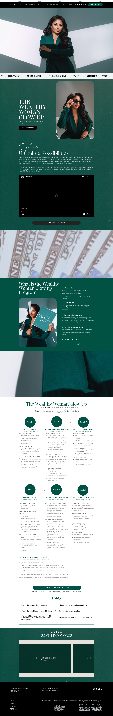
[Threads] (77, 4)
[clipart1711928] (85, 4)
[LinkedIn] (81, 4)
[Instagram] (75, 4)
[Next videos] (92, 657)
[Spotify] (83, 4)
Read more (65, 309)
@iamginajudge (53, 690)
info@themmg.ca (14, 690)
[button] (45, 5)
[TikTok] (79, 4)
